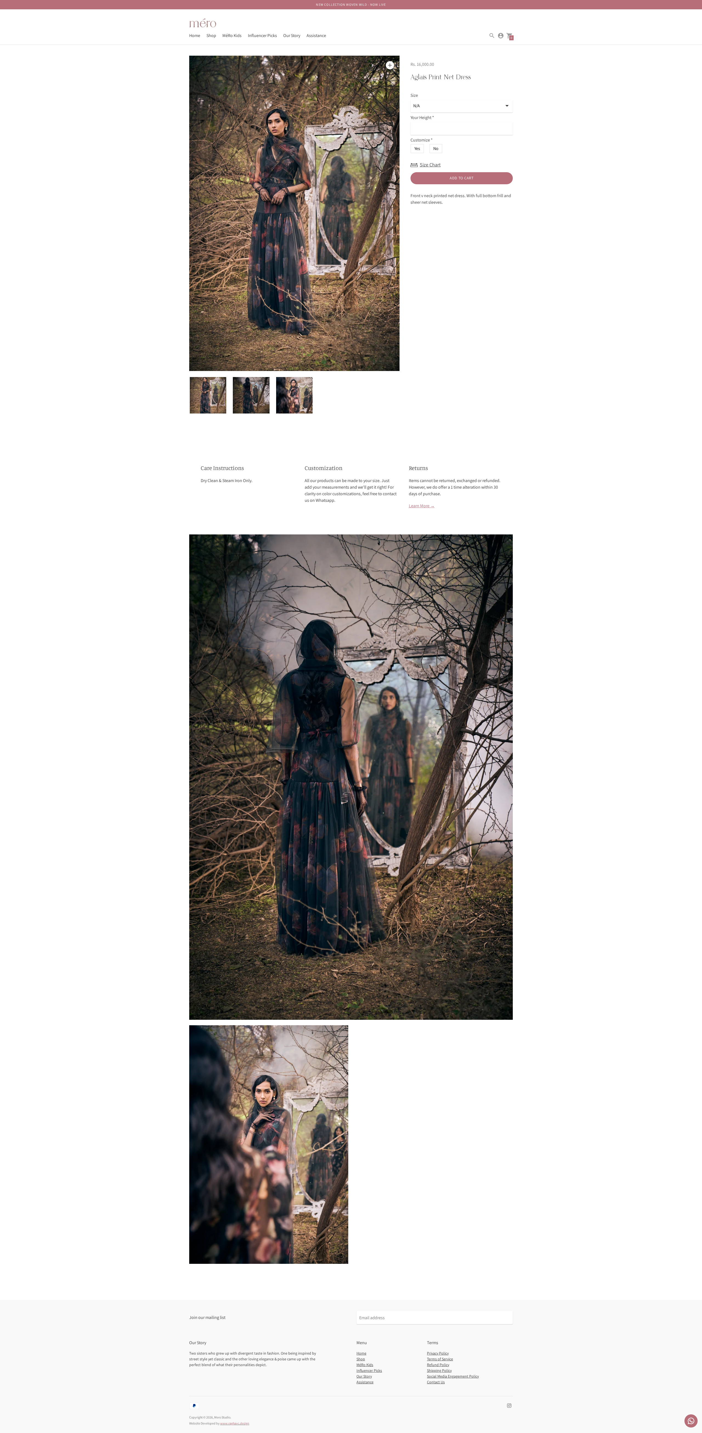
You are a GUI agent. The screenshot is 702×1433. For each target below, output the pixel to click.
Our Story (291, 35)
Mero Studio (222, 1417)
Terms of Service (440, 1358)
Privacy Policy (438, 1353)
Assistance (316, 35)
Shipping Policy (439, 1370)
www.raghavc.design (234, 1423)
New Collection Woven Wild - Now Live (351, 4)
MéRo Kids (232, 35)
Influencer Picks (262, 35)
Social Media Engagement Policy (453, 1376)
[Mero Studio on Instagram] (509, 1405)
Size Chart (430, 165)
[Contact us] (691, 1421)
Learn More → (422, 506)
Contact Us (436, 1382)
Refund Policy (438, 1364)
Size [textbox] (414, 95)
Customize (422, 140)
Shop (211, 35)
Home (194, 35)
